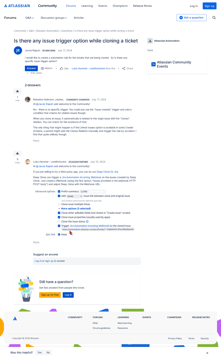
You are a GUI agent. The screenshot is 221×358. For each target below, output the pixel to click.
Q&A (28, 17)
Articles (79, 17)
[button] (83, 212)
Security (205, 338)
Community (47, 5)
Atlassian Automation (47, 30)
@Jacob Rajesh (44, 103)
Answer (31, 68)
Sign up (209, 6)
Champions (120, 5)
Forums (71, 5)
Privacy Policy (175, 338)
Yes (39, 352)
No (48, 352)
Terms (191, 338)
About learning (125, 323)
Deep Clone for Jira (107, 171)
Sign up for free (50, 294)
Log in (194, 6)
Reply (36, 140)
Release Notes (142, 5)
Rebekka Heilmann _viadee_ (48, 99)
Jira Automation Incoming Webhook (81, 177)
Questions (66, 30)
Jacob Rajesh (32, 50)
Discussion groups (53, 17)
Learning (87, 5)
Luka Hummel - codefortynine (88, 68)
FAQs (95, 323)
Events (102, 5)
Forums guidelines (101, 328)
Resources (123, 328)
